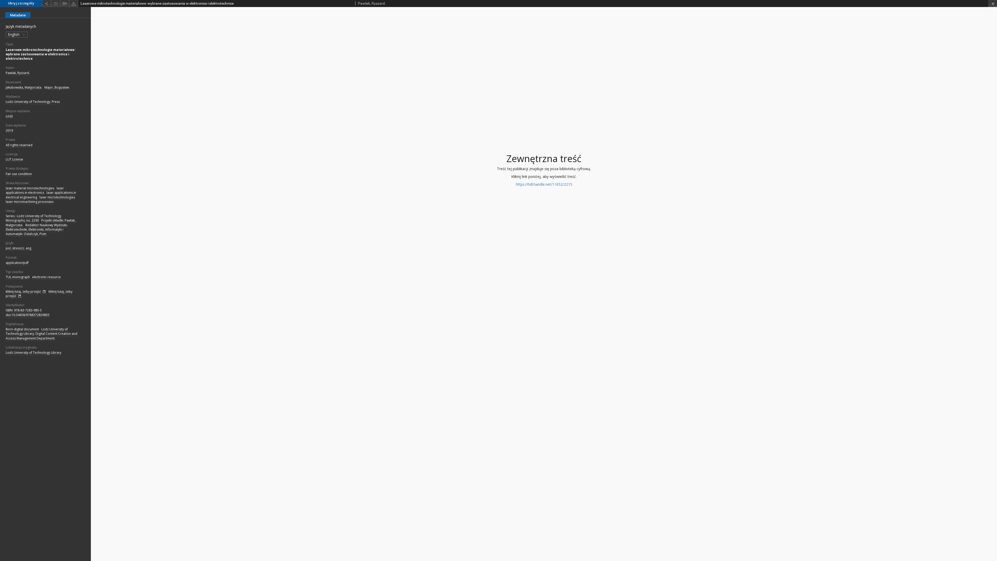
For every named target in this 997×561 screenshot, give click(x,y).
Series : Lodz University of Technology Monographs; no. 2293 (33, 218)
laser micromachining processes (29, 201)
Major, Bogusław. (57, 87)
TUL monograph (18, 277)
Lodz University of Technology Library (33, 352)
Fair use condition (19, 174)
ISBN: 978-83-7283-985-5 (24, 310)
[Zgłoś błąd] (73, 3)
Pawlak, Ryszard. (18, 73)
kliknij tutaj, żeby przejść (24, 291)
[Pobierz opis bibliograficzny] (64, 3)
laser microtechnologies (57, 197)
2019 (9, 130)
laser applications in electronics (35, 190)
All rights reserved (19, 145)
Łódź (9, 116)
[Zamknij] (992, 3)
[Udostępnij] (46, 3)
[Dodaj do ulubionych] (55, 3)
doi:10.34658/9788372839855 (28, 315)
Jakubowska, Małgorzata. (24, 87)
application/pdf (17, 263)
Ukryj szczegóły (21, 3)
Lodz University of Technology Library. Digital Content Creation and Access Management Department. (41, 333)
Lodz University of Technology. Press (33, 101)
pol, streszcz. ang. (19, 248)
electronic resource (46, 277)
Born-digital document (22, 329)
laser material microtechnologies (30, 188)
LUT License (14, 159)
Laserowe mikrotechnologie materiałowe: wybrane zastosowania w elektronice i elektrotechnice (41, 54)
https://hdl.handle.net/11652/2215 (544, 184)
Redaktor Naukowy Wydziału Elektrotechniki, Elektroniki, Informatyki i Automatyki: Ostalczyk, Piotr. (36, 229)
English (14, 34)
